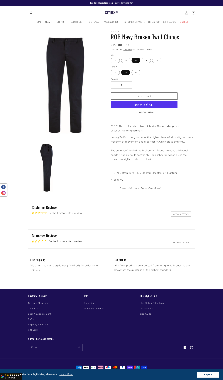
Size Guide (145, 313)
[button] (31, 13)
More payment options (144, 112)
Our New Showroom (38, 303)
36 (146, 60)
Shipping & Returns (38, 324)
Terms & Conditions (94, 308)
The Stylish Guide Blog (152, 303)
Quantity (115, 79)
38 (156, 60)
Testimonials (146, 308)
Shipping (127, 49)
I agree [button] (208, 374)
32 (125, 60)
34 (136, 60)
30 (115, 60)
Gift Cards (33, 329)
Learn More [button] (66, 374)
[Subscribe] (79, 347)
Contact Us (34, 308)
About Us (89, 303)
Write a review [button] (181, 213)
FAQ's (31, 319)
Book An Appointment (39, 313)
